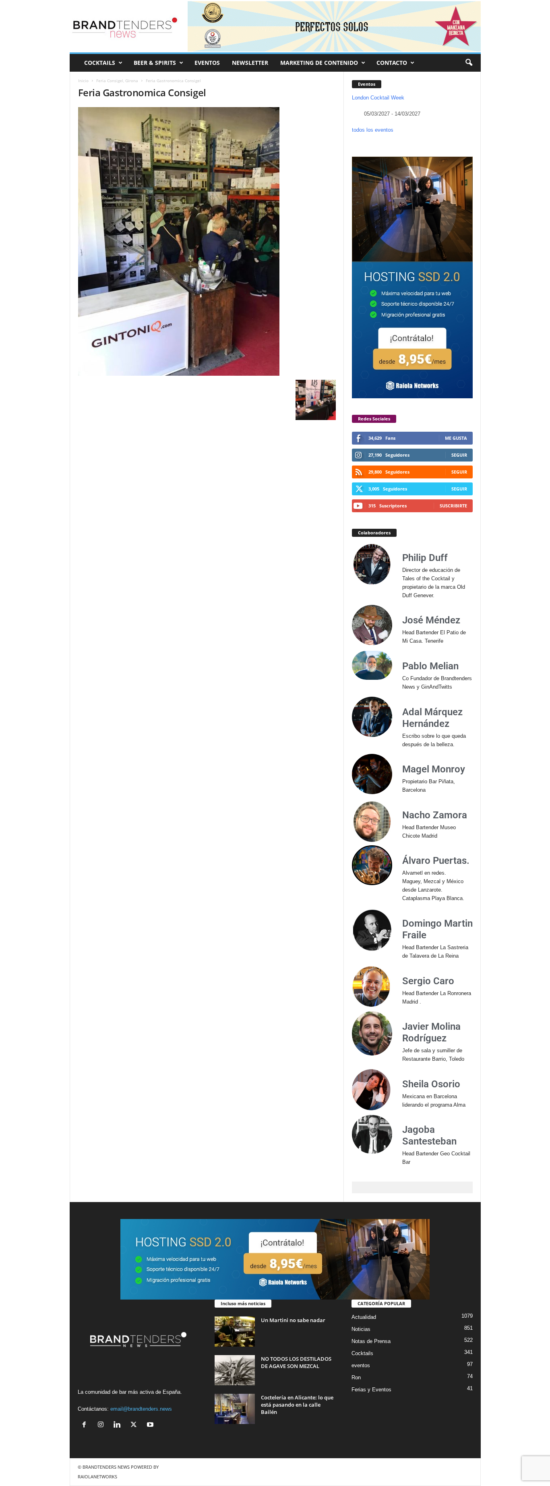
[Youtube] (151, 1425)
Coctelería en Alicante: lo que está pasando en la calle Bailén (297, 1405)
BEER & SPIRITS (155, 62)
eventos (361, 1365)
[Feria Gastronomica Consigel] (207, 241)
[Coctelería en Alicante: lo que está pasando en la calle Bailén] (235, 1409)
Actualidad (364, 1317)
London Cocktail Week (378, 98)
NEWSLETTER (250, 62)
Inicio (83, 80)
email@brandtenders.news (141, 1409)
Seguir (459, 455)
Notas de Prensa (371, 1341)
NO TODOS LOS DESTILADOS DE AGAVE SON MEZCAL (296, 1362)
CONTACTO (391, 62)
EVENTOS (207, 62)
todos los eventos (372, 130)
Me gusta (456, 438)
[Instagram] (102, 1425)
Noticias (361, 1329)
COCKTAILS (99, 62)
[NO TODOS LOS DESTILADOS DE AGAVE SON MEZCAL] (235, 1370)
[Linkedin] (119, 1425)
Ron (356, 1377)
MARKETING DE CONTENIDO (319, 62)
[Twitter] (135, 1425)
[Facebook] (86, 1425)
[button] (469, 63)
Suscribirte (453, 506)
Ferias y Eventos (371, 1390)
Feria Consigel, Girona (117, 80)
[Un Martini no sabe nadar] (235, 1331)
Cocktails (362, 1353)
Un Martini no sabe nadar (293, 1320)
